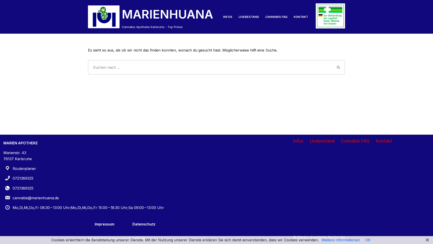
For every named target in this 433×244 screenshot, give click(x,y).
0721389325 (23, 178)
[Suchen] (338, 67)
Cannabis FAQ (276, 17)
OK (368, 240)
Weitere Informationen (341, 240)
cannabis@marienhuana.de (36, 198)
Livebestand (249, 17)
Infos (227, 17)
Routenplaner (24, 168)
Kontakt (301, 17)
